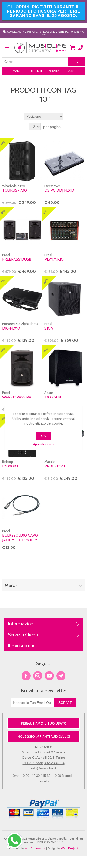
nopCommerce (35, 848)
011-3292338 (33, 763)
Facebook (26, 675)
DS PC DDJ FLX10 (59, 190)
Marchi (18, 71)
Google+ (60, 675)
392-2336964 (54, 763)
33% (45, 281)
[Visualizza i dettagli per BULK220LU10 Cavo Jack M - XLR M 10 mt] (22, 506)
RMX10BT (10, 466)
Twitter (37, 675)
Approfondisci (43, 444)
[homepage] (40, 50)
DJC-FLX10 (11, 328)
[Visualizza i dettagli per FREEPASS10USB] (22, 230)
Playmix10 (54, 259)
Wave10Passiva (16, 397)
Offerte (36, 71)
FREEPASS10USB (16, 259)
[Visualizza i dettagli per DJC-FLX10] (22, 299)
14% (45, 350)
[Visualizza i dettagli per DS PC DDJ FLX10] (64, 161)
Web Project (69, 848)
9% (45, 212)
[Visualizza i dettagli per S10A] (64, 299)
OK (43, 436)
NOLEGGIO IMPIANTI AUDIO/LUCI (43, 736)
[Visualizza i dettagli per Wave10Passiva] (22, 368)
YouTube (49, 675)
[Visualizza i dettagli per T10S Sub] (64, 368)
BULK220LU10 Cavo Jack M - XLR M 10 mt (21, 537)
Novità (54, 71)
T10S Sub (52, 397)
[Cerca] (76, 61)
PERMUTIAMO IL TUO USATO (43, 723)
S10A (48, 328)
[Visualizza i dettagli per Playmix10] (64, 230)
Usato (69, 71)
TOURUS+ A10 (14, 190)
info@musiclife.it (43, 768)
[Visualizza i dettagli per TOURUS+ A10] (22, 161)
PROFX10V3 (54, 466)
